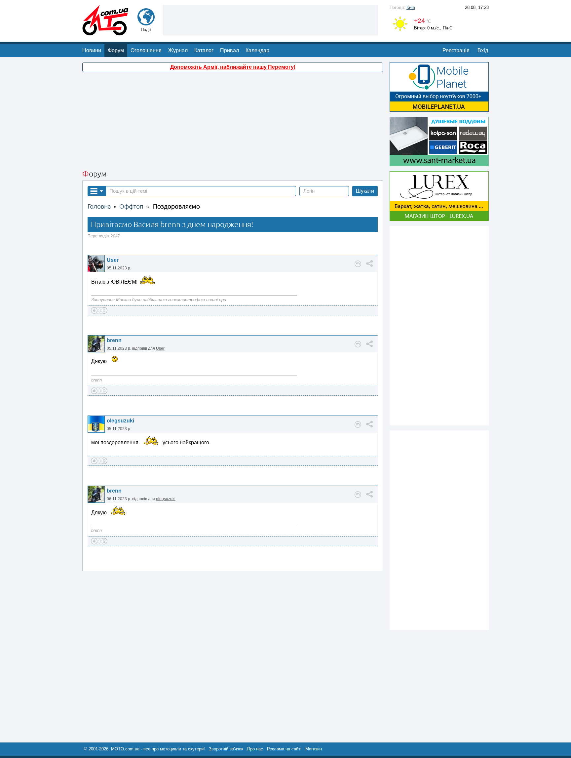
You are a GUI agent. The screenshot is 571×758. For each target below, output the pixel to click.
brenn (114, 340)
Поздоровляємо (176, 206)
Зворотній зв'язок (226, 748)
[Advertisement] (270, 19)
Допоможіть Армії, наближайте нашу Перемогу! (232, 67)
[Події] (146, 22)
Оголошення (146, 50)
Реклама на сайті (284, 748)
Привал (229, 50)
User (113, 260)
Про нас (255, 748)
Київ (410, 7)
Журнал (178, 50)
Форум (116, 50)
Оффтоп (131, 206)
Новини (91, 50)
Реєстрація (456, 50)
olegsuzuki (120, 420)
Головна (99, 206)
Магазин (313, 748)
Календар (257, 50)
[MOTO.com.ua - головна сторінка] (105, 32)
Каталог (203, 50)
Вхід (482, 50)
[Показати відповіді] (358, 263)
